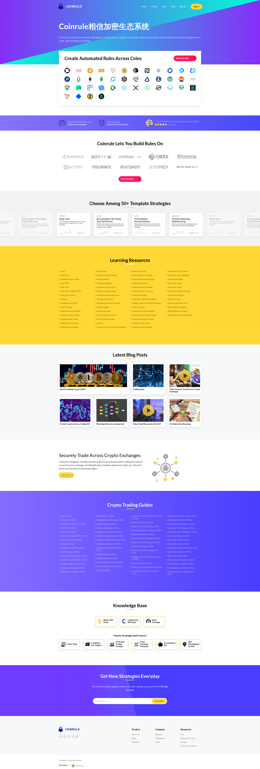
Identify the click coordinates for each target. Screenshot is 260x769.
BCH (101, 70)
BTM (147, 70)
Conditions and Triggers (96, 644)
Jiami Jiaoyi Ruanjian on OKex (179, 552)
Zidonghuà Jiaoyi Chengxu (106, 275)
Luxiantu (99, 323)
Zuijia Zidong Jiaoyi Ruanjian (143, 279)
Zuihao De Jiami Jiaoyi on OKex (180, 520)
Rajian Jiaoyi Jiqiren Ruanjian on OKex (147, 567)
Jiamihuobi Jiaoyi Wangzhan (179, 275)
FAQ (182, 734)
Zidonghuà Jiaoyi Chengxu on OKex (110, 520)
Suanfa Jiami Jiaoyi (139, 271)
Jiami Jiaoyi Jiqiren (67, 295)
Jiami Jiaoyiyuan (138, 307)
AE (78, 70)
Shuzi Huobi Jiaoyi (175, 283)
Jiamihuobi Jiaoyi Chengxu (142, 287)
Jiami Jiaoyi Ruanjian (176, 295)
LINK (170, 70)
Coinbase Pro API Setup (133, 621)
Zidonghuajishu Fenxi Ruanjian (108, 303)
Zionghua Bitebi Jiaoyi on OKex (72, 564)
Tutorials (135, 742)
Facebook (60, 736)
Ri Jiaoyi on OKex (67, 544)
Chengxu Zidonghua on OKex (107, 528)
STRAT (170, 88)
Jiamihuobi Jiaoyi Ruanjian (142, 327)
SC (147, 88)
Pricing (154, 6)
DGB (67, 79)
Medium (158, 734)
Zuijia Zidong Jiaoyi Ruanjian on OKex (146, 530)
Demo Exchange (156, 621)
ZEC (90, 96)
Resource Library (187, 738)
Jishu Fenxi (64, 275)
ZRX (67, 70)
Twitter (64, 736)
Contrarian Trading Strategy (120, 644)
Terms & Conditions (188, 746)
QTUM (124, 88)
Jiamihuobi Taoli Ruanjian (178, 271)
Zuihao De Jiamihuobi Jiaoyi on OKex (182, 516)
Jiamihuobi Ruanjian (140, 283)
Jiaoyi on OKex (66, 516)
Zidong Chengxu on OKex (106, 524)
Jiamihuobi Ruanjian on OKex (143, 534)
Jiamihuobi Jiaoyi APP (69, 303)
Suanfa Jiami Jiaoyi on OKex (142, 522)
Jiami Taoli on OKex (68, 532)
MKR (170, 79)
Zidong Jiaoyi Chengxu (69, 327)
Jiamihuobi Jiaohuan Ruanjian (179, 291)
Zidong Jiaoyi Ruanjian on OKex (72, 568)
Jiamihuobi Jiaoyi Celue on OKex (73, 524)
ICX (113, 79)
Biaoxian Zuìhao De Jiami (177, 303)
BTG (124, 70)
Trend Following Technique (144, 644)
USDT (181, 88)
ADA (158, 70)
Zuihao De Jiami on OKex (177, 556)
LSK (147, 79)
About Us (136, 734)
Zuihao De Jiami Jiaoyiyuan (142, 291)
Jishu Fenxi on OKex (68, 520)
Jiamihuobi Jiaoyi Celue (69, 279)
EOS (78, 79)
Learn (164, 6)
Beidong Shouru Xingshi (177, 307)
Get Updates (159, 701)
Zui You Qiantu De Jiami (105, 319)
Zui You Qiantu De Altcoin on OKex (109, 562)
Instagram (72, 736)
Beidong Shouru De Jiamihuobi (180, 315)
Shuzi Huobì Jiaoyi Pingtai (142, 275)
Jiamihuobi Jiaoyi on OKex (178, 544)
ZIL (101, 96)
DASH (181, 70)
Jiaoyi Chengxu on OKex (69, 552)
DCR (193, 70)
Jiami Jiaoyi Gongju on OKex (143, 546)
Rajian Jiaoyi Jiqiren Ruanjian (143, 311)
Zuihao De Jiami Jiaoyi (141, 323)
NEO (78, 88)
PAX (113, 88)
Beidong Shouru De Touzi (177, 311)
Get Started (182, 58)
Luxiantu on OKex (103, 570)
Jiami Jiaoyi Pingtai (175, 279)
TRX (67, 96)
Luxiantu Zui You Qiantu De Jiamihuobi (111, 327)
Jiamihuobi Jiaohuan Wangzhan (144, 299)
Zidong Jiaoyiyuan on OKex (106, 558)
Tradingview (160, 738)
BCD (113, 70)
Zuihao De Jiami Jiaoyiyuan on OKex (146, 542)
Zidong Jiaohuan (102, 307)
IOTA (135, 79)
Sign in (196, 6)
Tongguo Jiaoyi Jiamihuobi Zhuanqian (146, 303)
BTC (90, 70)
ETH (90, 79)
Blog (173, 6)
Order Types (72, 644)
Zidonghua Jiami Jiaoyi (105, 299)
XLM (158, 88)
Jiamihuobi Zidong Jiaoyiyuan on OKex (111, 540)
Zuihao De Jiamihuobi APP (70, 291)
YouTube (77, 736)
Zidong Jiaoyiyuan (103, 311)
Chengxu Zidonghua (104, 283)
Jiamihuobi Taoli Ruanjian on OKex (181, 528)
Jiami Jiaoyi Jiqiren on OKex (71, 540)
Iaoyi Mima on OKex (68, 528)
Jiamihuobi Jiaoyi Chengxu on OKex (146, 538)
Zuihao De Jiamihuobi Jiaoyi (143, 319)
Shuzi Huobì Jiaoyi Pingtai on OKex (145, 526)
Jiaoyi (62, 271)
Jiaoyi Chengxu (66, 307)
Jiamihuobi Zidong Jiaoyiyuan (107, 295)
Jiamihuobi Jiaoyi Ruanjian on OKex (181, 524)
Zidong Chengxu (102, 279)
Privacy (183, 742)
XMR (181, 79)
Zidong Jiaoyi (101, 271)
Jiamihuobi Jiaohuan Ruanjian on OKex (183, 548)
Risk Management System (193, 644)
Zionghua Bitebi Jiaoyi (69, 319)
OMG (90, 88)
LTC (158, 79)
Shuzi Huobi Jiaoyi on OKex (178, 540)
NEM (67, 88)
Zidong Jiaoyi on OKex (105, 516)
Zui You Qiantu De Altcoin (106, 315)
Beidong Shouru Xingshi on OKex (180, 564)
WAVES (78, 96)
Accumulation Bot (170, 644)
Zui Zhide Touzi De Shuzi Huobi (144, 315)
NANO (193, 79)
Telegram (68, 736)
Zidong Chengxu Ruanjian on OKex (109, 536)
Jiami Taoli (64, 287)
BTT (135, 70)
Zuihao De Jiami (174, 299)
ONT (101, 88)
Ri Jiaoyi (63, 299)
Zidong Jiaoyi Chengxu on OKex (72, 572)
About (144, 6)
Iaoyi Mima (64, 283)
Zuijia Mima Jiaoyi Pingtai (70, 311)
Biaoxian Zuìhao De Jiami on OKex (181, 560)
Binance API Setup (108, 621)
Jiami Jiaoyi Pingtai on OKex (179, 536)
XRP (135, 88)
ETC (101, 79)
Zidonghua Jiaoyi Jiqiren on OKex (109, 532)
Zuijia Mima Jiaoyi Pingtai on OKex (74, 556)
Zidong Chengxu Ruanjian (106, 291)
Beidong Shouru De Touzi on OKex (181, 568)
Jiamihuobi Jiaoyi (174, 287)
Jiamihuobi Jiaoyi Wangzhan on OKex (182, 532)
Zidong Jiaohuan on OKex (106, 554)
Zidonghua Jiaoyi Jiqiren (105, 287)
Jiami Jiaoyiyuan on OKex (142, 563)
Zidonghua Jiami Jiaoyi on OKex (108, 544)
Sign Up (183, 6)
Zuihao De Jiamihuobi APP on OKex (74, 536)
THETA (193, 88)
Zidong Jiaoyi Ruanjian (69, 323)
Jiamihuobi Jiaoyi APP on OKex (72, 548)
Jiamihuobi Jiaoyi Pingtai (70, 315)
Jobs (157, 742)
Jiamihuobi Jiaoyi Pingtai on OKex (73, 560)
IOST (124, 79)
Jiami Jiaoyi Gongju (139, 295)
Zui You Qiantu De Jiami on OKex (109, 566)
